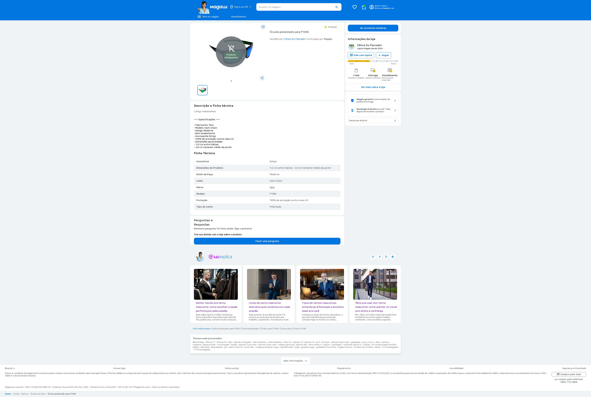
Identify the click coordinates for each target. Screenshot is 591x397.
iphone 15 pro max (267, 345)
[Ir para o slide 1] (231, 80)
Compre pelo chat (570, 374)
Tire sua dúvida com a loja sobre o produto (218, 234)
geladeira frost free (326, 347)
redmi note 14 (235, 347)
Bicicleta (205, 347)
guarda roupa (307, 347)
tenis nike (249, 347)
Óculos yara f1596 (269, 329)
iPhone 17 (210, 342)
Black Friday (198, 342)
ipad (297, 347)
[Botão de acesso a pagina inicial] (212, 7)
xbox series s (315, 345)
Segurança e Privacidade (574, 368)
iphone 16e (301, 345)
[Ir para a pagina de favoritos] (355, 7)
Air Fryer (326, 342)
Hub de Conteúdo (242, 342)
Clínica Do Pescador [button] (295, 39)
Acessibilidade (456, 368)
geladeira (355, 342)
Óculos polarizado (250, 329)
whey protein (209, 345)
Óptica (24, 394)
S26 (230, 342)
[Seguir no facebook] (379, 256)
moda (16, 394)
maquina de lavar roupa (267, 347)
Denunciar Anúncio (358, 120)
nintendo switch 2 (352, 345)
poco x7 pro (368, 342)
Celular (366, 345)
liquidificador (287, 347)
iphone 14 (309, 342)
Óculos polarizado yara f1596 (225, 329)
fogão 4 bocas (345, 347)
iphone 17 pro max (248, 345)
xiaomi (326, 345)
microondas (223, 345)
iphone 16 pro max (340, 342)
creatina (197, 345)
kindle (234, 345)
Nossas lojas (120, 368)
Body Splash (217, 347)
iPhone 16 (221, 342)
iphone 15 (298, 342)
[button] (336, 7)
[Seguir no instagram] (386, 256)
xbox (378, 342)
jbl (226, 347)
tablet (196, 347)
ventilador (337, 345)
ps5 (318, 342)
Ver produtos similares (373, 28)
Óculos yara (285, 329)
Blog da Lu (10, 368)
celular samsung (286, 345)
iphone (385, 342)
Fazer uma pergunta (267, 241)
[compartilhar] (262, 78)
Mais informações (293, 361)
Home (8, 394)
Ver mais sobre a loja (373, 87)
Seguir (385, 55)
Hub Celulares (259, 342)
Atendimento (238, 16)
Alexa (377, 347)
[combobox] (299, 7)
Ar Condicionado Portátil (384, 345)
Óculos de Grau (37, 394)
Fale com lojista (363, 55)
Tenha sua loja (232, 368)
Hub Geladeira (275, 342)
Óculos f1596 (299, 329)
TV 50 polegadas (390, 347)
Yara (272, 187)
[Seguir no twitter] (373, 256)
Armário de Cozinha (363, 347)
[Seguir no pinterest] (392, 256)
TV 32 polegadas (202, 350)
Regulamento (344, 368)
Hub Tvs (288, 342)
